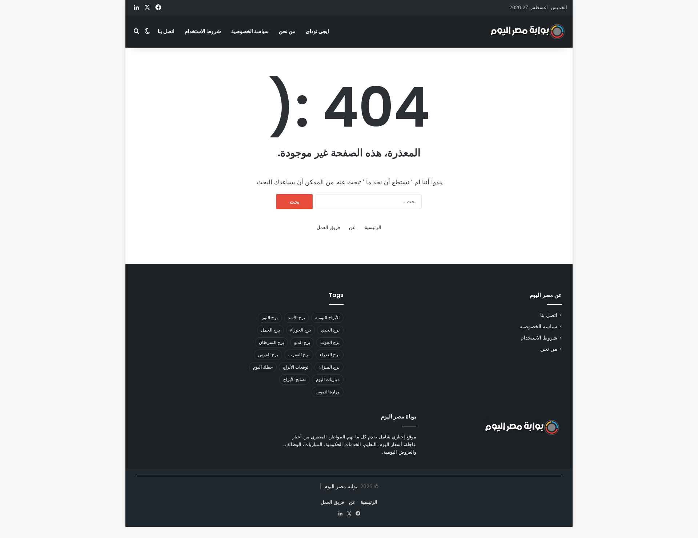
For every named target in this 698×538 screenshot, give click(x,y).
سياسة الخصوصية (250, 31)
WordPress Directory (260, 536)
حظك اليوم (263, 367)
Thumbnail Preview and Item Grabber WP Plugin (290, 536)
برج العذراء (330, 354)
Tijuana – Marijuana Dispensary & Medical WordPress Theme (372, 536)
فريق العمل (328, 227)
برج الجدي (330, 330)
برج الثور (270, 317)
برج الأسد (296, 317)
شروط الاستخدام (203, 31)
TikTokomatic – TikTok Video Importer (417, 536)
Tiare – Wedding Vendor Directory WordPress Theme (334, 536)
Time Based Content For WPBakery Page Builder (433, 536)
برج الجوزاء (300, 330)
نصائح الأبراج (294, 379)
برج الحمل (270, 330)
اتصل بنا (166, 31)
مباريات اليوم (328, 379)
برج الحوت (330, 342)
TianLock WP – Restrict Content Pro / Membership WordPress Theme (312, 536)
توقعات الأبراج (295, 367)
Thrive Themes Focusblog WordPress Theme (273, 536)
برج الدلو (302, 342)
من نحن (287, 31)
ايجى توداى (317, 31)
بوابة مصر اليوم (340, 486)
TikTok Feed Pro (406, 536)
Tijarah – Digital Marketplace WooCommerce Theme (353, 536)
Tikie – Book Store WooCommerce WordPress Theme (393, 536)
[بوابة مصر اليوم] (528, 31)
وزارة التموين (328, 391)
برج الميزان (329, 367)
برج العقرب (298, 354)
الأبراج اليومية (327, 317)
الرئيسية (373, 227)
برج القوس (268, 354)
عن (352, 227)
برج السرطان (271, 342)
